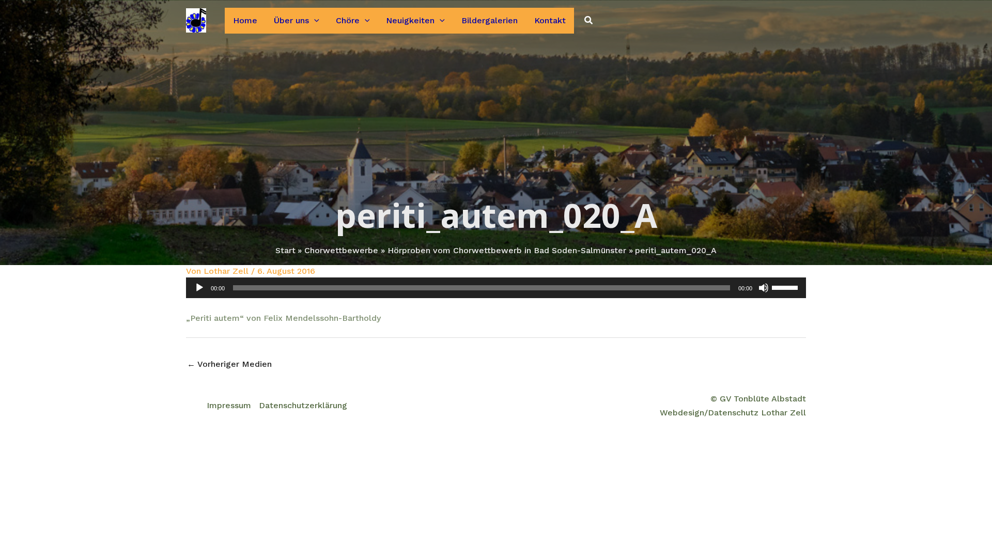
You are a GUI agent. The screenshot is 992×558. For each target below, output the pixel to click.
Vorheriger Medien (229, 364)
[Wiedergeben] (199, 288)
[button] (314, 21)
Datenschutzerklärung (303, 405)
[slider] (786, 286)
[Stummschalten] (763, 288)
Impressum (229, 405)
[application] (496, 287)
